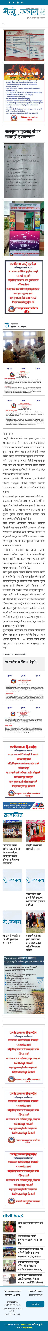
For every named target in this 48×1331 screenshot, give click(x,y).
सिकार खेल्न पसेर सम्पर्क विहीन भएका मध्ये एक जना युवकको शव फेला (35, 899)
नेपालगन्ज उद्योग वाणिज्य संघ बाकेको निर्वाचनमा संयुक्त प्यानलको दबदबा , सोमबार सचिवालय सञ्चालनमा (11, 854)
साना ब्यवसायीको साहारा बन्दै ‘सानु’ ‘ (30, 1225)
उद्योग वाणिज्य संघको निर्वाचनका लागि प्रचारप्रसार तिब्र (30, 1240)
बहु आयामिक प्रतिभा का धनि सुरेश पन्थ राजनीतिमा (11, 939)
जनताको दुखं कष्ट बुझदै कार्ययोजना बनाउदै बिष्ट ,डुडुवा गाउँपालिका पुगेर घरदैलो (33, 943)
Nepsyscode (27, 1327)
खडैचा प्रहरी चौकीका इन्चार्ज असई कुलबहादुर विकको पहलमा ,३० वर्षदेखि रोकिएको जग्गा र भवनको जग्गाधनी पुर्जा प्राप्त (30, 1282)
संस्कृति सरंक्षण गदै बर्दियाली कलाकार (34, 847)
